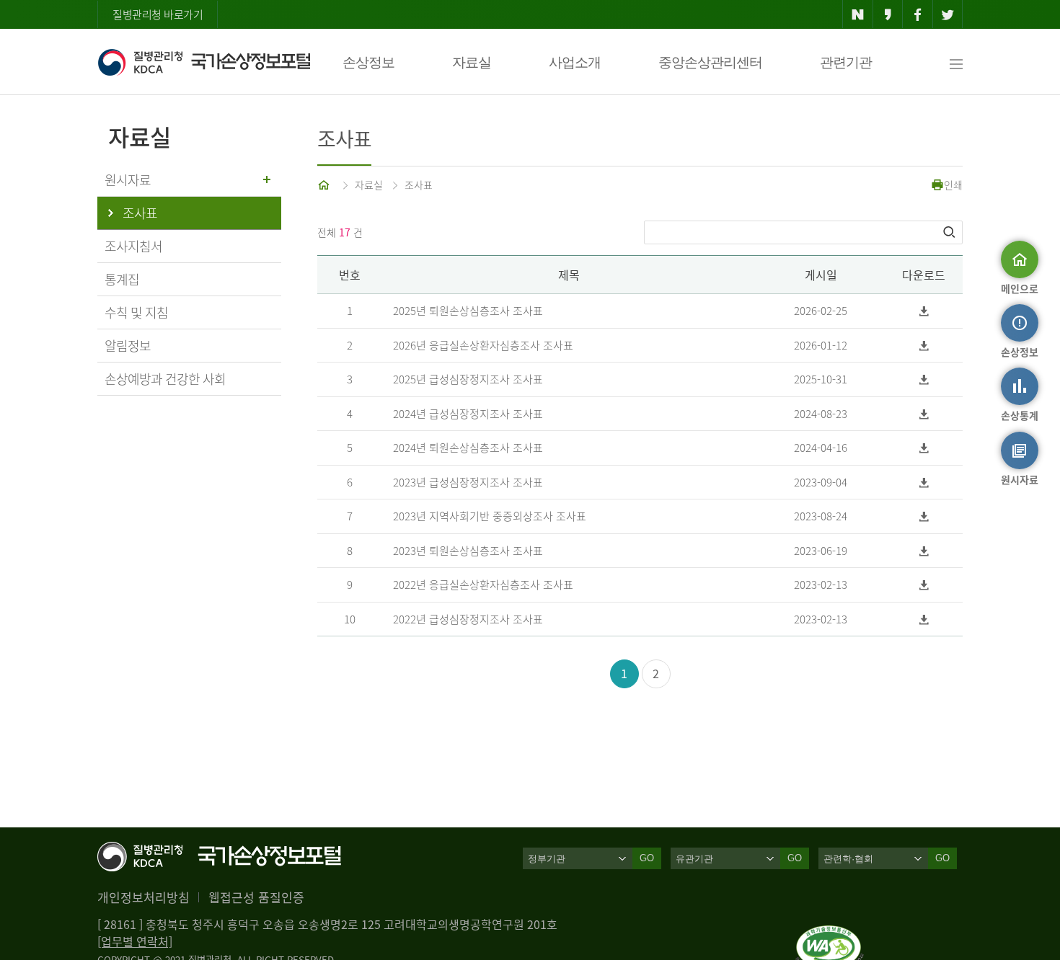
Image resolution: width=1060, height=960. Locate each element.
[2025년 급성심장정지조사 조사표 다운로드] (924, 379)
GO (647, 858)
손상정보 (368, 62)
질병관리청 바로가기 (157, 14)
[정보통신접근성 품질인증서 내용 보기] (829, 934)
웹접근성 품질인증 (256, 897)
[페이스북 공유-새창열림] (917, 14)
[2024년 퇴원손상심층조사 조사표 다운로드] (924, 447)
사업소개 (575, 62)
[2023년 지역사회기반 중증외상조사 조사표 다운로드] (924, 516)
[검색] (950, 232)
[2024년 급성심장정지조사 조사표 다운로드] (924, 414)
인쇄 (953, 184)
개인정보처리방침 (143, 897)
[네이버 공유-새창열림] (858, 14)
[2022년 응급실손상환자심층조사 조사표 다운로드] (924, 584)
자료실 (471, 62)
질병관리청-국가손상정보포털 (203, 62)
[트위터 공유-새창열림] (948, 14)
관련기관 (846, 62)
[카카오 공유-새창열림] (888, 14)
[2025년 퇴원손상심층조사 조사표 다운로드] (924, 311)
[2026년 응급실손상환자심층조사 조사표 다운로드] (924, 345)
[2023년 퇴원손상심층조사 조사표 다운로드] (924, 551)
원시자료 (128, 180)
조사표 (419, 184)
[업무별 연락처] (134, 941)
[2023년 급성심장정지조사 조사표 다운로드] (924, 482)
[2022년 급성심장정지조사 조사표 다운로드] (924, 619)
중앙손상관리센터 (710, 62)
